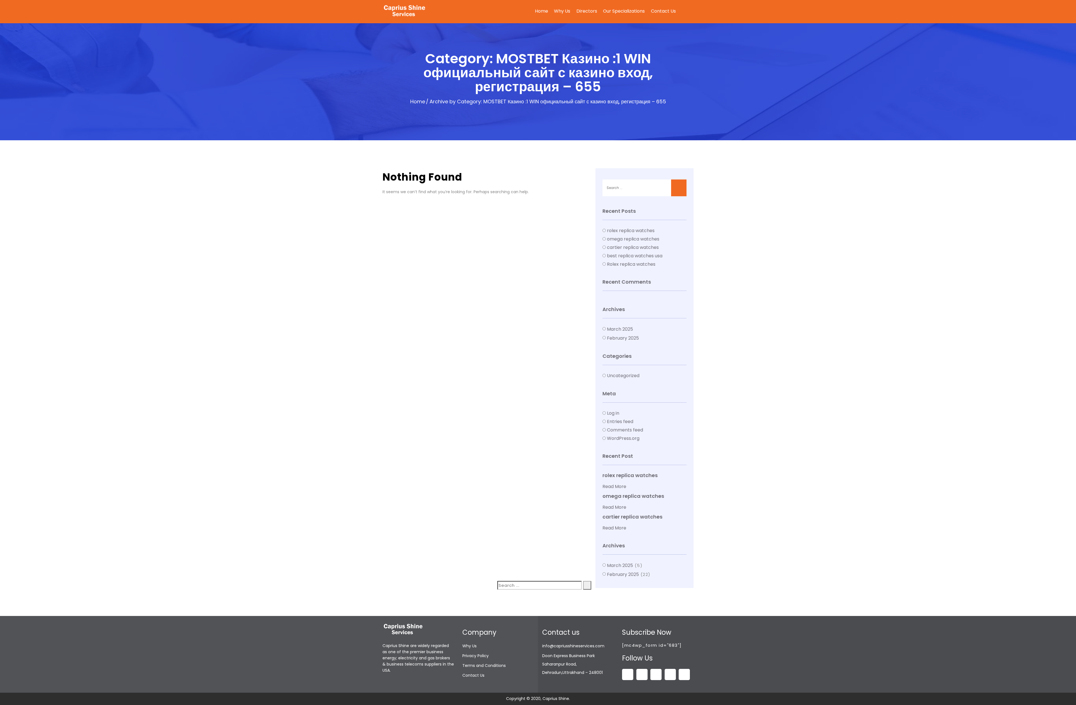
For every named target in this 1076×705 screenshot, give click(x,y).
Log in (613, 413)
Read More (614, 486)
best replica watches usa (634, 256)
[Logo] (404, 11)
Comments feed (625, 430)
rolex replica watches (631, 230)
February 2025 (623, 338)
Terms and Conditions (484, 665)
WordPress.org (623, 438)
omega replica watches (633, 239)
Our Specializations (624, 11)
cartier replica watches (633, 247)
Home (541, 11)
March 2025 (620, 329)
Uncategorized (623, 375)
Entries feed (620, 421)
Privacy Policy (475, 656)
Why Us (562, 11)
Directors (586, 11)
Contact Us (663, 11)
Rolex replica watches (631, 264)
